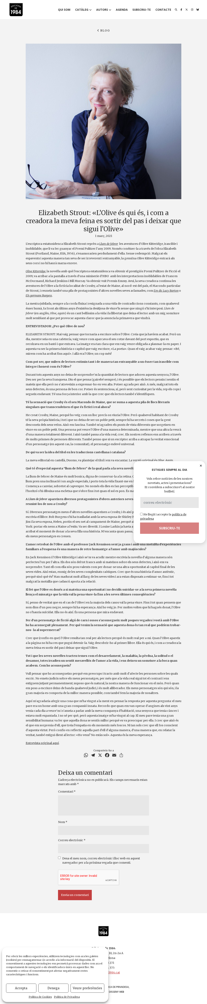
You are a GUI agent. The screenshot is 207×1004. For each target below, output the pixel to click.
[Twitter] (186, 10)
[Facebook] (181, 10)
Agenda (122, 10)
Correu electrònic (72, 840)
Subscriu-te (141, 10)
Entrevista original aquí (42, 743)
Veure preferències (87, 988)
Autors (102, 10)
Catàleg (81, 10)
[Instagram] (192, 10)
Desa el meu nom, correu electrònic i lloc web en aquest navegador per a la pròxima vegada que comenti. (101, 860)
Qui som (64, 10)
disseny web (116, 991)
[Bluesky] (197, 10)
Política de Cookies (40, 996)
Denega (53, 988)
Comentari (67, 791)
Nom (62, 822)
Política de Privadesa (67, 996)
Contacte (163, 10)
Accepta (21, 988)
